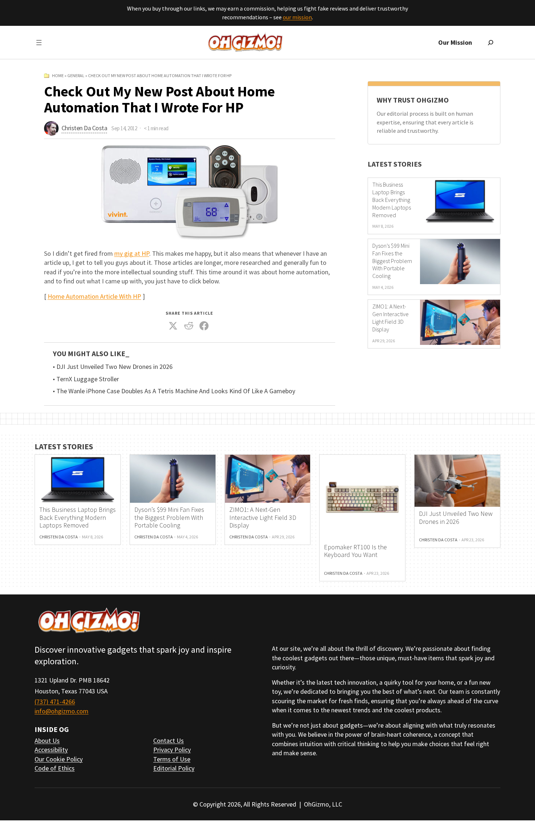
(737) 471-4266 (55, 701)
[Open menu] (39, 42)
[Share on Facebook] (204, 326)
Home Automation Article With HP (94, 296)
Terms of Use (171, 759)
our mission (297, 17)
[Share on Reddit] (188, 326)
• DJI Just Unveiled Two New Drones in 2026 (113, 367)
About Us (47, 740)
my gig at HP (131, 253)
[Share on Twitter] (173, 326)
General (75, 75)
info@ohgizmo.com (61, 711)
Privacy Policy (172, 749)
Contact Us (168, 740)
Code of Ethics (55, 768)
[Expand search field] (490, 42)
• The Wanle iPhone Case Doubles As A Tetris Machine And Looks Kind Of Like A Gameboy (174, 391)
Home (58, 75)
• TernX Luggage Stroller (86, 379)
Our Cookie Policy (59, 759)
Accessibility (51, 749)
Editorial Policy (173, 768)
